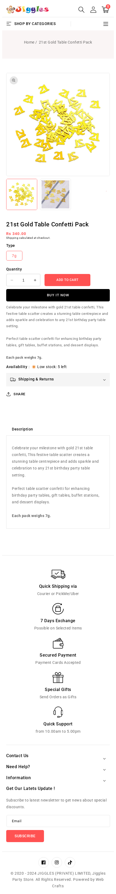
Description (22, 429)
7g (14, 256)
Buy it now (58, 295)
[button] (81, 9)
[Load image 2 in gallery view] (55, 194)
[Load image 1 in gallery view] (21, 194)
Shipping (12, 237)
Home (29, 42)
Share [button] (19, 394)
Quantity (14, 269)
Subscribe (25, 836)
